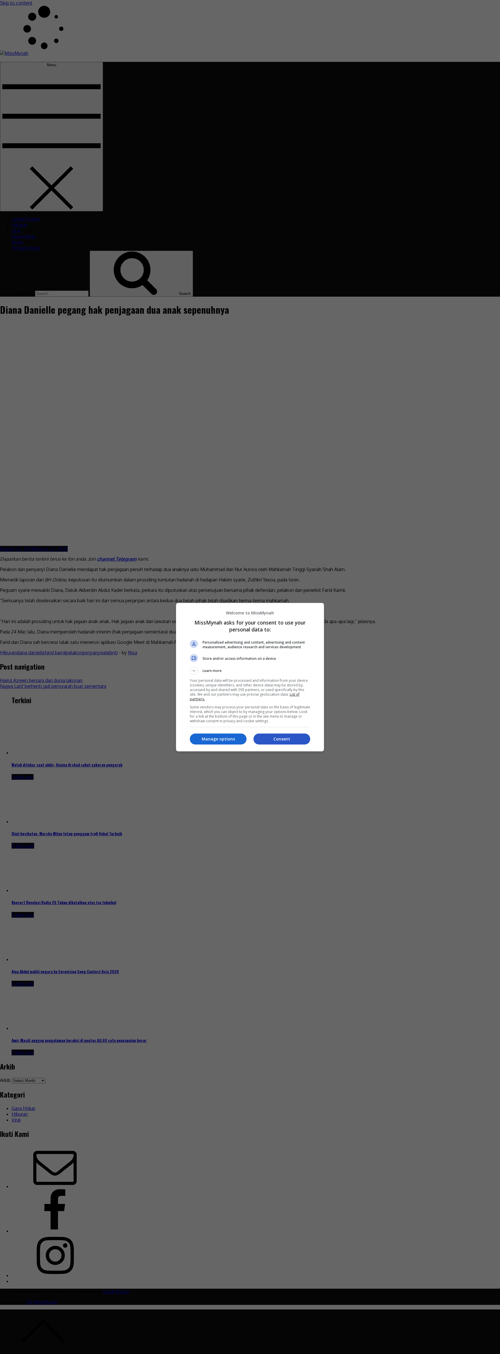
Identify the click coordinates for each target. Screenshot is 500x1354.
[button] (250, 671)
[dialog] (250, 677)
